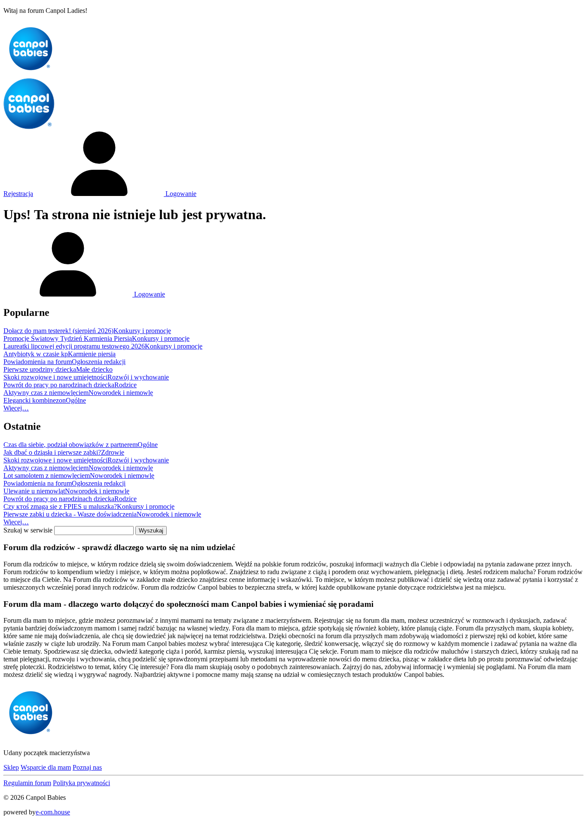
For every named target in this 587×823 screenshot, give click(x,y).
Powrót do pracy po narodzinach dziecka (58, 385)
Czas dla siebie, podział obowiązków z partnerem (70, 444)
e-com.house (53, 812)
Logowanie (180, 193)
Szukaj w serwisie (27, 530)
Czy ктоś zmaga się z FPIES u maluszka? (60, 506)
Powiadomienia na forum (37, 361)
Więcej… (16, 408)
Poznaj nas (87, 767)
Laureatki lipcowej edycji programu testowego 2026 (74, 346)
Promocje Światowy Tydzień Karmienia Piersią (67, 338)
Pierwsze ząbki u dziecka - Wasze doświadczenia (70, 514)
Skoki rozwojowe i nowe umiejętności (55, 377)
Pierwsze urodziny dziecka (39, 369)
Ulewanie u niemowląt (34, 491)
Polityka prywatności (81, 782)
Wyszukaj (151, 530)
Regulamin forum (27, 782)
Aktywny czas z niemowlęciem (46, 392)
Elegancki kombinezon (34, 400)
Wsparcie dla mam (46, 767)
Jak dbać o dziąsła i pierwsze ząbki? (52, 452)
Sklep (11, 767)
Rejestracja (18, 193)
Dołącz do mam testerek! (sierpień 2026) (58, 330)
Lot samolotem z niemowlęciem (46, 475)
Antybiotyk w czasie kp (35, 354)
